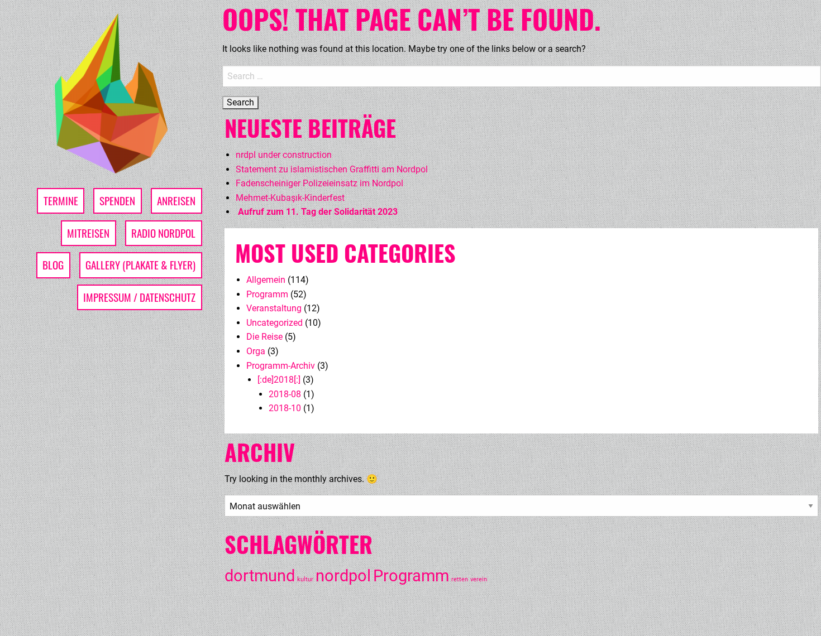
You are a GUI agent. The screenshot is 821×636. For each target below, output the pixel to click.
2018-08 (285, 394)
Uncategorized (274, 322)
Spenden (117, 200)
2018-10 (285, 408)
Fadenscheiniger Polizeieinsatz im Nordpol (319, 183)
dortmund (260, 575)
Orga (255, 351)
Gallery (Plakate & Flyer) (140, 265)
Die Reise (264, 336)
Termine (61, 200)
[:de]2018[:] (278, 379)
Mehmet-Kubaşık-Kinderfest (290, 197)
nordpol (343, 575)
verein (478, 579)
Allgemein (265, 279)
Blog (53, 265)
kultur (305, 579)
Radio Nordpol (163, 233)
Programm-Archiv (280, 365)
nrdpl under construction (284, 155)
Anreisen (176, 200)
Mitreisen (88, 233)
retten (459, 579)
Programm (267, 294)
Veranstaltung (274, 308)
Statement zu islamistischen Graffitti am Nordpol (332, 169)
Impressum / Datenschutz (139, 297)
